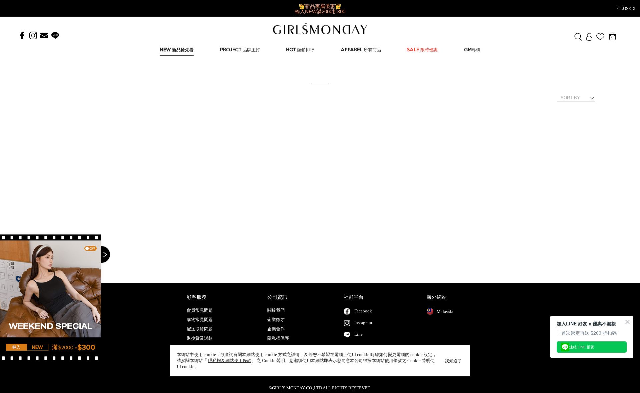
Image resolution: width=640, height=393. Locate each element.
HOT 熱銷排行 (300, 50)
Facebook (363, 310)
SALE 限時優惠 (422, 50)
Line (358, 334)
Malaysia (445, 311)
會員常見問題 (200, 310)
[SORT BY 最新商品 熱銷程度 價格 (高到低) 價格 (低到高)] (578, 98)
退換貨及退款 (200, 338)
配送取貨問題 (200, 329)
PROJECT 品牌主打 (240, 50)
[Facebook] (22, 36)
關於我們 (276, 310)
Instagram (363, 322)
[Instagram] (33, 36)
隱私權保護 (278, 338)
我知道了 (453, 361)
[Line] (55, 36)
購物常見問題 (200, 319)
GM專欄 (472, 50)
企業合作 (276, 329)
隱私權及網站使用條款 (229, 360)
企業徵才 (276, 319)
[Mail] (44, 36)
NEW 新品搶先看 (177, 50)
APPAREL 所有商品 (361, 50)
